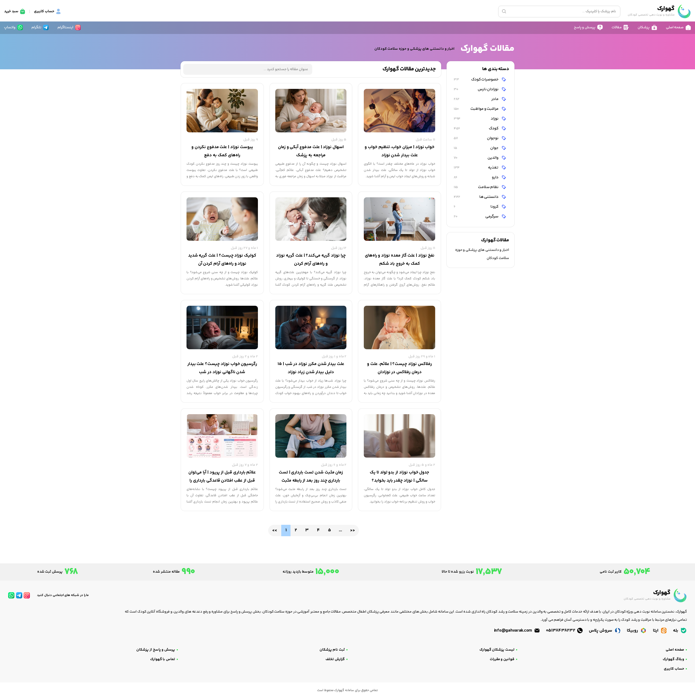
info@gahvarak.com (513, 630)
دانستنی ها (476, 197)
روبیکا (633, 630)
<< (274, 530)
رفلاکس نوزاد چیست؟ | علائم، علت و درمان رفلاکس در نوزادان (399, 368)
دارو (476, 177)
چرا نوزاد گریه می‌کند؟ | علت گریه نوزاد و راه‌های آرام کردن (310, 259)
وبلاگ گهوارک (673, 659)
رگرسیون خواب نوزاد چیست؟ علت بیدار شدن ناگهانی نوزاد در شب (222, 368)
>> (352, 530)
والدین (476, 158)
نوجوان (476, 138)
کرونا (476, 207)
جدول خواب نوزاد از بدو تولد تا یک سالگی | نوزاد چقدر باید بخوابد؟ (399, 476)
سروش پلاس (601, 630)
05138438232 (561, 630)
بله (676, 630)
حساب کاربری (674, 669)
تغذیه (476, 167)
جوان (476, 148)
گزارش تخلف (335, 659)
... (340, 530)
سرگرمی (476, 216)
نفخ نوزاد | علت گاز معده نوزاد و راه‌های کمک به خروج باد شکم (399, 259)
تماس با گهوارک (162, 659)
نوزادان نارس (476, 89)
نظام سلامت (476, 187)
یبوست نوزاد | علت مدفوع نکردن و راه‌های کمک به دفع (222, 151)
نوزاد (476, 119)
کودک (476, 128)
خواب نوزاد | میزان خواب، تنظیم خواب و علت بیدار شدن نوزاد (399, 151)
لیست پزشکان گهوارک (496, 650)
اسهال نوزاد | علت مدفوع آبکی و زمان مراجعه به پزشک (311, 151)
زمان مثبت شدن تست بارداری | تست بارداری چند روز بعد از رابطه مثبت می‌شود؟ (311, 477)
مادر (476, 99)
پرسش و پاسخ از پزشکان (155, 650)
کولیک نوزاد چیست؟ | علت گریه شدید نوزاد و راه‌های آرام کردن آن (222, 259)
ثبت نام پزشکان (332, 650)
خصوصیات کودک (476, 79)
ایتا (656, 630)
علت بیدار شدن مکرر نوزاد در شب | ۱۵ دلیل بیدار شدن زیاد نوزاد (310, 368)
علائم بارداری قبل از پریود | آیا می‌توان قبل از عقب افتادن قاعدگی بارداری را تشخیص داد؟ (222, 477)
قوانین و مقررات (502, 659)
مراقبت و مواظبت (476, 109)
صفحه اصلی (675, 650)
